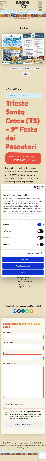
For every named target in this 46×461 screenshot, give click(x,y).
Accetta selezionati (23, 266)
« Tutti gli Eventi (13, 89)
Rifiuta (23, 272)
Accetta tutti (23, 259)
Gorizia (14, 68)
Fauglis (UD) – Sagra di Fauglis (24, 285)
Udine (25, 74)
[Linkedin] (23, 311)
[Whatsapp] (27, 311)
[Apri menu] (27, 28)
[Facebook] (15, 311)
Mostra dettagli (33, 253)
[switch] (40, 231)
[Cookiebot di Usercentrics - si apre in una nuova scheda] (34, 187)
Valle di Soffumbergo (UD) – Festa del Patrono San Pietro (24, 278)
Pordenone (25, 68)
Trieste (37, 68)
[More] (31, 311)
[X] (19, 311)
